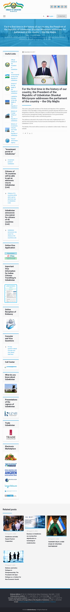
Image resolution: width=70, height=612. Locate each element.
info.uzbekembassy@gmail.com (41, 602)
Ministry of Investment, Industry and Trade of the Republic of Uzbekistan (14, 129)
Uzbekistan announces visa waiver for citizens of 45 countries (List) (12, 234)
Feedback (53, 602)
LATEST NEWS (36, 35)
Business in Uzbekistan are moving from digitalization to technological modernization (34, 538)
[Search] (43, 16)
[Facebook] (51, 6)
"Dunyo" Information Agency (14, 140)
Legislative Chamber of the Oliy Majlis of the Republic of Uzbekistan (14, 102)
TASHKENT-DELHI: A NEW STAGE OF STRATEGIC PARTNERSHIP (56, 544)
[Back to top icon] (62, 609)
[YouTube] (58, 6)
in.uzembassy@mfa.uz (25, 602)
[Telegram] (65, 6)
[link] (11, 256)
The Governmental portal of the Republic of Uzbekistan (15, 76)
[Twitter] (55, 6)
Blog (27, 35)
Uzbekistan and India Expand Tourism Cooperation (11, 539)
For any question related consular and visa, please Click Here (12, 350)
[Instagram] (62, 6)
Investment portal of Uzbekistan (11, 161)
